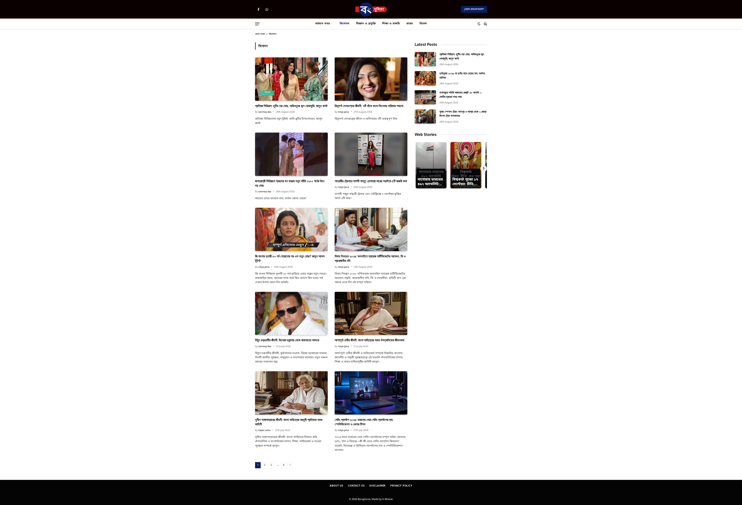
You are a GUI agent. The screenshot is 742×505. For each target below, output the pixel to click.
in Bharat (387, 499)
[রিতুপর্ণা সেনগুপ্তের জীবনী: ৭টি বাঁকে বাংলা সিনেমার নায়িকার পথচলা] (371, 79)
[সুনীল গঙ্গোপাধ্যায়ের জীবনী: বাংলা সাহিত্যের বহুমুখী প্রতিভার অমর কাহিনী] (291, 393)
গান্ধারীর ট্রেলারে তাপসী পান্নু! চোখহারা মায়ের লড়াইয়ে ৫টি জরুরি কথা (371, 181)
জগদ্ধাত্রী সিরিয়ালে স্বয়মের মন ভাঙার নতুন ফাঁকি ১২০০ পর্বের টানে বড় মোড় (289, 183)
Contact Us (356, 485)
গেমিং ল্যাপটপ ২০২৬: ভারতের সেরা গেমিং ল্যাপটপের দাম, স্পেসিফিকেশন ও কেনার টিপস (364, 422)
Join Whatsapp (474, 9)
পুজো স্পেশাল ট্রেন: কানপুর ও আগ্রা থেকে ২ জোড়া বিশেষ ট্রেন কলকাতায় (463, 114)
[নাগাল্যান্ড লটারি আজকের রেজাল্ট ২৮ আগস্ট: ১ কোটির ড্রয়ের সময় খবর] (425, 97)
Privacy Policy (401, 485)
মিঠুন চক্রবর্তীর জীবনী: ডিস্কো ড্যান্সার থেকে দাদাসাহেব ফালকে (287, 340)
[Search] (485, 24)
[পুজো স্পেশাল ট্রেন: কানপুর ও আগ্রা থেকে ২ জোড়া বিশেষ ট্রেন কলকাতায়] (425, 116)
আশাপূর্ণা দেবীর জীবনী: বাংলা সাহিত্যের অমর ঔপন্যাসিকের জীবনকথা (369, 340)
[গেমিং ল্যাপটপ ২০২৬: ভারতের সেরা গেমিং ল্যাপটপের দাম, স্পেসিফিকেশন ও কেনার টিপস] (371, 393)
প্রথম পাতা (260, 34)
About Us (336, 485)
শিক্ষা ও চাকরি (391, 24)
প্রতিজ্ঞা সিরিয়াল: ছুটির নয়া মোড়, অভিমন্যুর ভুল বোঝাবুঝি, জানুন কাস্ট (291, 106)
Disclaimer (377, 485)
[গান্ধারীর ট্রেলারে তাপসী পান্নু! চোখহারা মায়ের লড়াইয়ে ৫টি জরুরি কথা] (371, 154)
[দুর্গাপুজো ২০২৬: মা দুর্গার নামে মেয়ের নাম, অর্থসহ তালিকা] (425, 78)
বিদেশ (423, 24)
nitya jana (343, 112)
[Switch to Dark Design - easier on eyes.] (479, 24)
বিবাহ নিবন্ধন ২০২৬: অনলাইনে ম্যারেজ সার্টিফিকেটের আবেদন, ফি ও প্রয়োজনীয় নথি (370, 258)
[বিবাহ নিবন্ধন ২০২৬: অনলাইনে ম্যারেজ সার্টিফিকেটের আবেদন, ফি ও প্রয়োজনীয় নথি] (371, 229)
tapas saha (264, 430)
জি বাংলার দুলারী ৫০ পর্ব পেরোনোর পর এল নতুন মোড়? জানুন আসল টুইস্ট (290, 258)
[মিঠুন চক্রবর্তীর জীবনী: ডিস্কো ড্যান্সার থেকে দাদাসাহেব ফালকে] (291, 313)
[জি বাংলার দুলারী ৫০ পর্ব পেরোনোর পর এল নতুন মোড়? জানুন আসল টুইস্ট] (291, 229)
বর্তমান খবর (322, 24)
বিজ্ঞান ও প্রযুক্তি (366, 24)
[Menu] (257, 24)
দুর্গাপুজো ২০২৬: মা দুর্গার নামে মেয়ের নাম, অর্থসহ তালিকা (462, 75)
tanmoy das (264, 112)
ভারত (409, 24)
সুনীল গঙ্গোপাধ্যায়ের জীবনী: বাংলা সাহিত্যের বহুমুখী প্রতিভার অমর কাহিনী (288, 422)
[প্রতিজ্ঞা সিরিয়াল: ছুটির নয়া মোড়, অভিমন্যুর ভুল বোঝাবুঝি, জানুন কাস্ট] (291, 79)
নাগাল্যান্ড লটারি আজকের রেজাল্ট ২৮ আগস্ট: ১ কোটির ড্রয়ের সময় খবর (460, 95)
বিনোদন (345, 24)
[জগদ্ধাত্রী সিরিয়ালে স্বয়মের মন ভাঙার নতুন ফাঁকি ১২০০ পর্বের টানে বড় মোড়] (291, 154)
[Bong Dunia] (371, 9)
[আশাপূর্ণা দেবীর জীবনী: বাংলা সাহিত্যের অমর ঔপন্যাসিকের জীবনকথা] (371, 313)
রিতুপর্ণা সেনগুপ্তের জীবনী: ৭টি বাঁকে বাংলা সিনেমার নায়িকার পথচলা (369, 106)
